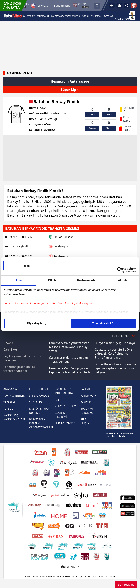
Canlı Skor (10, 350)
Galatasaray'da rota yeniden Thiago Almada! (68, 360)
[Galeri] (119, 5)
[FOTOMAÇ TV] (112, 5)
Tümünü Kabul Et (103, 323)
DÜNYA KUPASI (122, 19)
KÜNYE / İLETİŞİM (65, 406)
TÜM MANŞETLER (14, 395)
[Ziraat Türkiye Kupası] (134, 5)
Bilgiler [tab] (53, 280)
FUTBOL (8, 408)
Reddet (25, 265)
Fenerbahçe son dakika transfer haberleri (19, 369)
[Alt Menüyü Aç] (24, 16)
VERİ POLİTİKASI (65, 423)
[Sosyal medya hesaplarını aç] (126, 5)
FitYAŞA (8, 343)
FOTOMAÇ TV (88, 395)
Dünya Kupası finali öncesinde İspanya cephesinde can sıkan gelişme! (115, 368)
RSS (57, 399)
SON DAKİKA (126, 584)
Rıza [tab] (18, 280)
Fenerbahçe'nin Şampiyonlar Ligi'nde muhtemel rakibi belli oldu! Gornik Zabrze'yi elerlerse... (69, 374)
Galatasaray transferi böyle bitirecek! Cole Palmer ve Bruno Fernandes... (113, 354)
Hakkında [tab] (121, 280)
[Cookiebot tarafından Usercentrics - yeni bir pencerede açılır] (120, 270)
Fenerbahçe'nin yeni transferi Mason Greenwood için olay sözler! (69, 347)
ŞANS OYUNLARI (39, 395)
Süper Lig (69, 89)
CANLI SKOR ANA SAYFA (12, 5)
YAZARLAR (9, 402)
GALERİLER (87, 389)
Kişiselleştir (34, 323)
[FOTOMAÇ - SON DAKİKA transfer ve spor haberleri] (13, 16)
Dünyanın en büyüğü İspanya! (115, 343)
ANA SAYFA (10, 389)
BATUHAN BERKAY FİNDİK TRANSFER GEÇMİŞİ (42, 228)
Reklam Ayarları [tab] (87, 280)
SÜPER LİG (35, 402)
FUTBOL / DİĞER (39, 389)
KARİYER (85, 402)
